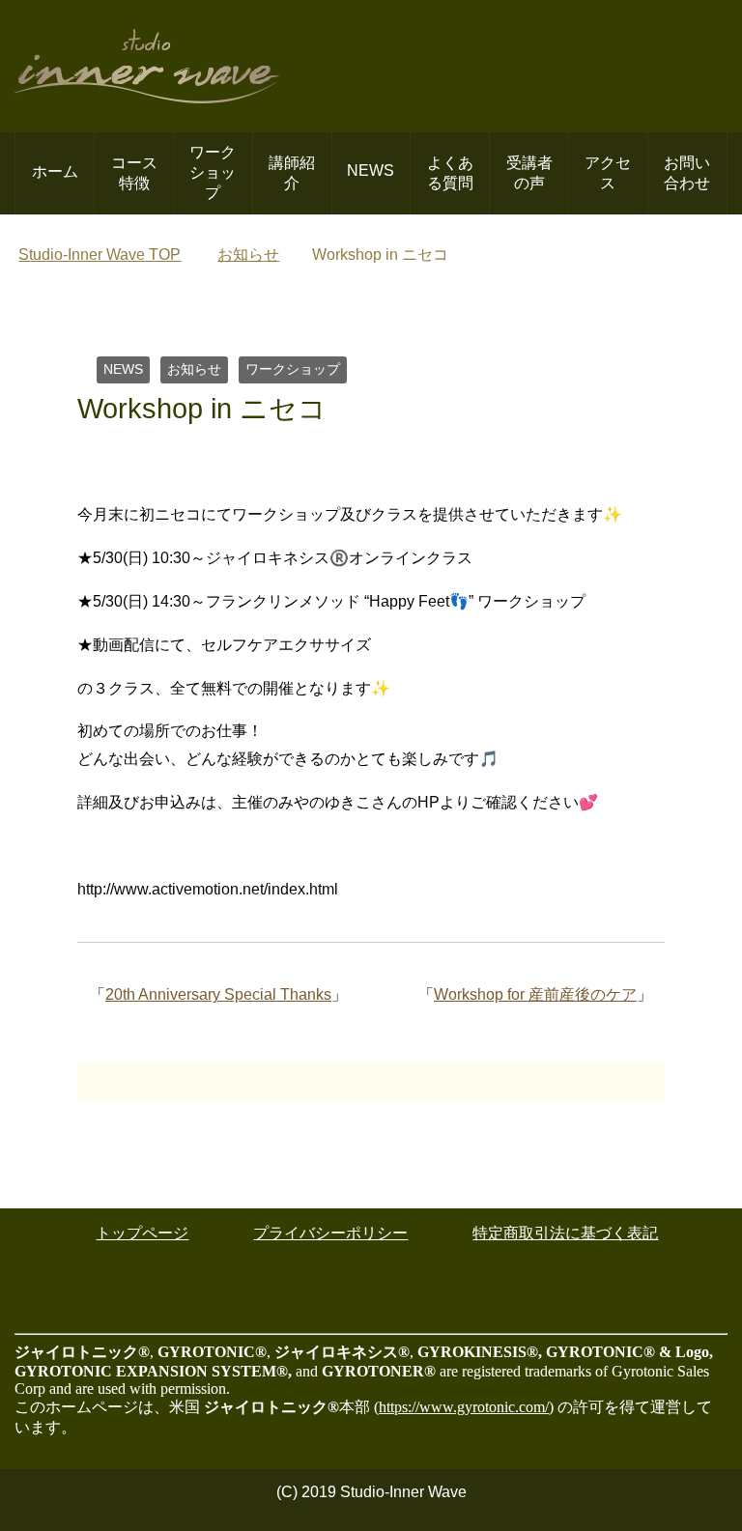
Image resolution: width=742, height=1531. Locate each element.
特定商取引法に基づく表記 (565, 1233)
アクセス (608, 173)
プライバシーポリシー (330, 1233)
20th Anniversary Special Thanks (218, 994)
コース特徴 (134, 173)
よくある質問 (450, 173)
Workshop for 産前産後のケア (535, 994)
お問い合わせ (687, 173)
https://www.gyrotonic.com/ (464, 1407)
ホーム (55, 171)
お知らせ (194, 369)
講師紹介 (292, 173)
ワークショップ (212, 172)
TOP (99, 254)
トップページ (142, 1233)
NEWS (370, 170)
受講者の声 (529, 173)
